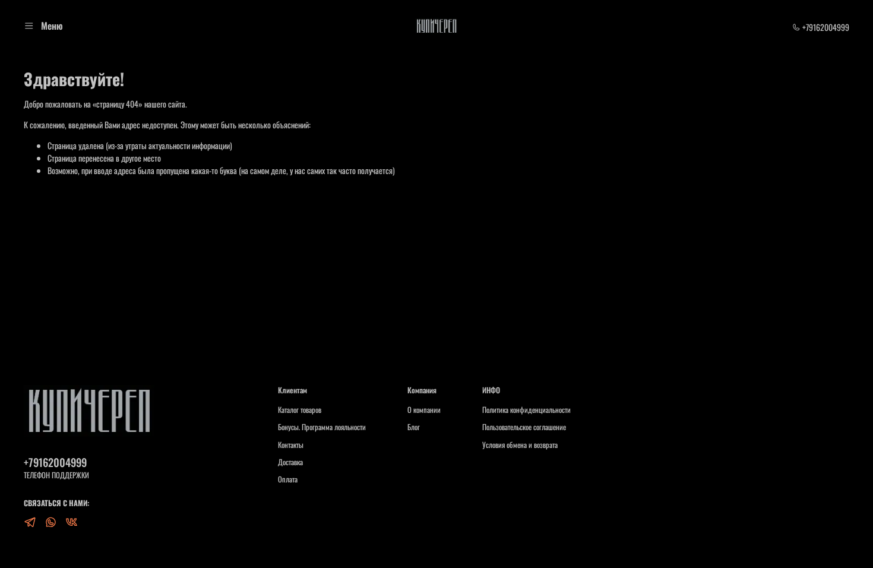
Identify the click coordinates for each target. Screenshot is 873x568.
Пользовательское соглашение (524, 427)
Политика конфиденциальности (526, 410)
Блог (413, 427)
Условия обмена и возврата (520, 445)
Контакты (290, 445)
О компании (424, 410)
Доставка (290, 462)
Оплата (288, 479)
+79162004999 (825, 27)
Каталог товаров (299, 410)
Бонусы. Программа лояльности (322, 427)
